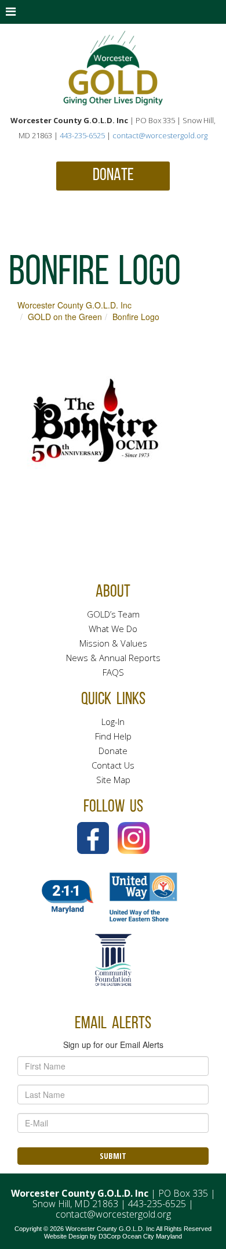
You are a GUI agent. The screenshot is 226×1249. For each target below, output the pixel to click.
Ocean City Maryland (152, 1236)
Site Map (113, 779)
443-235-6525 (82, 135)
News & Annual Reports (113, 657)
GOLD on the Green (65, 316)
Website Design (66, 1236)
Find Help (113, 736)
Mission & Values (113, 643)
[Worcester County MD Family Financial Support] (113, 68)
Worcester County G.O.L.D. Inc (74, 305)
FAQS (113, 672)
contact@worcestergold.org (159, 135)
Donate (113, 750)
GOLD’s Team (113, 614)
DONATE (113, 176)
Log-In (113, 721)
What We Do (113, 628)
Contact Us (113, 765)
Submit (113, 1155)
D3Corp (110, 1236)
